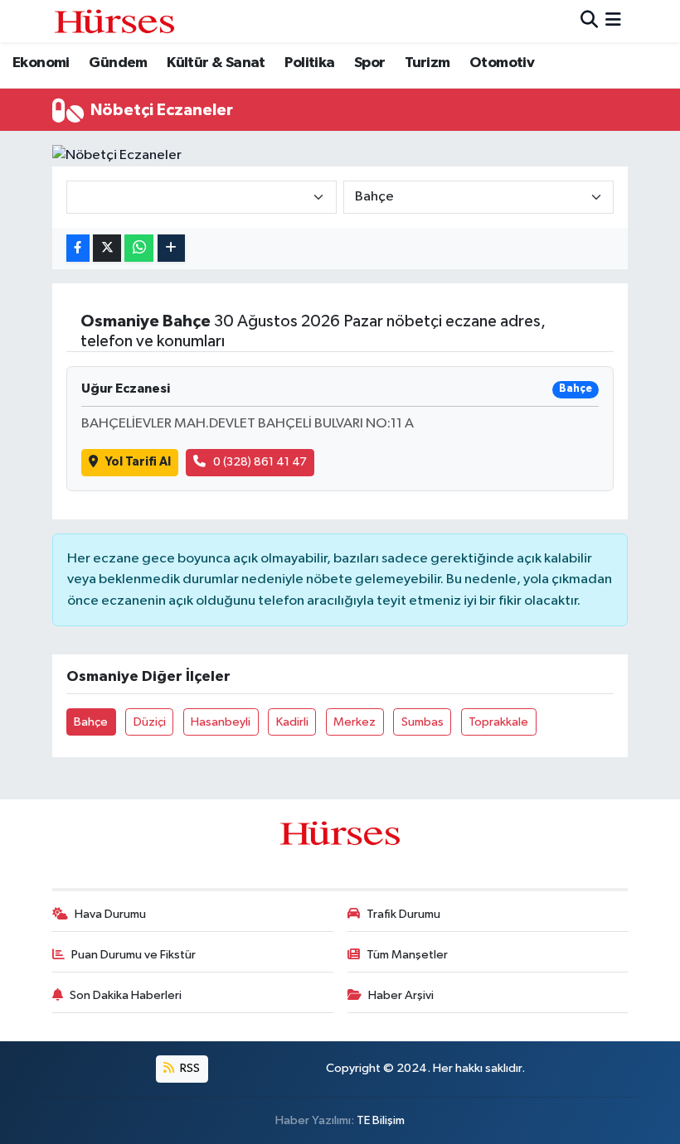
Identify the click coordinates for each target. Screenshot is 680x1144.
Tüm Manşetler (407, 955)
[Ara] (589, 21)
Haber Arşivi (401, 995)
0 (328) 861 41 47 (260, 462)
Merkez (354, 722)
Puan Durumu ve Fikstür (133, 955)
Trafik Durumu (403, 914)
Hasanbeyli (220, 722)
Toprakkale (498, 722)
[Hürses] (114, 21)
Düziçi (150, 722)
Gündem (118, 63)
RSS (188, 1068)
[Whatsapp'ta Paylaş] (138, 248)
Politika (309, 63)
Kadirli (292, 722)
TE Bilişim (381, 1120)
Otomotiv (501, 63)
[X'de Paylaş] (107, 248)
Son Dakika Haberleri (126, 995)
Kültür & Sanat (216, 63)
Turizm (427, 63)
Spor (370, 63)
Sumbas (422, 722)
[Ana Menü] (613, 21)
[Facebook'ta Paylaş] (78, 248)
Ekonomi (41, 63)
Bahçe (91, 722)
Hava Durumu (110, 914)
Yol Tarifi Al (138, 462)
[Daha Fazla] (171, 248)
